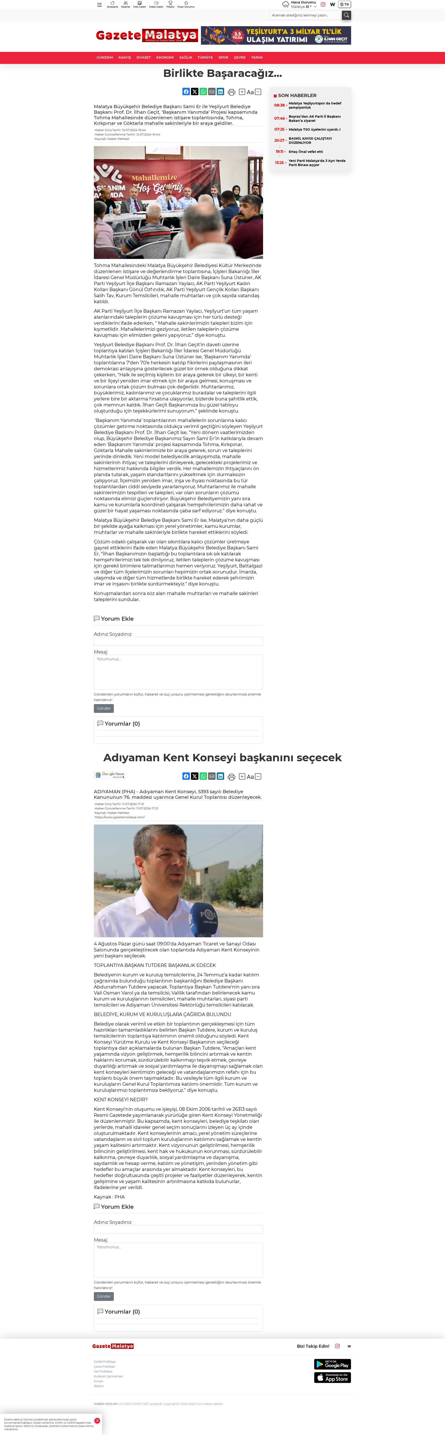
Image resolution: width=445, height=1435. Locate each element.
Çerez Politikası (104, 1366)
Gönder (104, 708)
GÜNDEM (105, 57)
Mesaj (100, 652)
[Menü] (100, 4)
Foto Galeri (139, 6)
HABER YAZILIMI (106, 1404)
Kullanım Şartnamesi (108, 1376)
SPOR (223, 57)
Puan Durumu (186, 6)
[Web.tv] (332, 4)
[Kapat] (97, 1420)
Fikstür (170, 6)
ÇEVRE (240, 57)
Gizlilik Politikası (105, 1361)
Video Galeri (156, 6)
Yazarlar (125, 6)
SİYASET (144, 57)
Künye (98, 1381)
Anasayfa (112, 6)
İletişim (99, 1386)
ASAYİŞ (124, 57)
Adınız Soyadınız (113, 634)
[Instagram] (323, 4)
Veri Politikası (103, 1371)
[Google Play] (321, 1364)
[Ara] (346, 15)
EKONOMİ (165, 57)
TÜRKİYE (205, 57)
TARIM (257, 57)
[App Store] (321, 1377)
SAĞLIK (185, 57)
